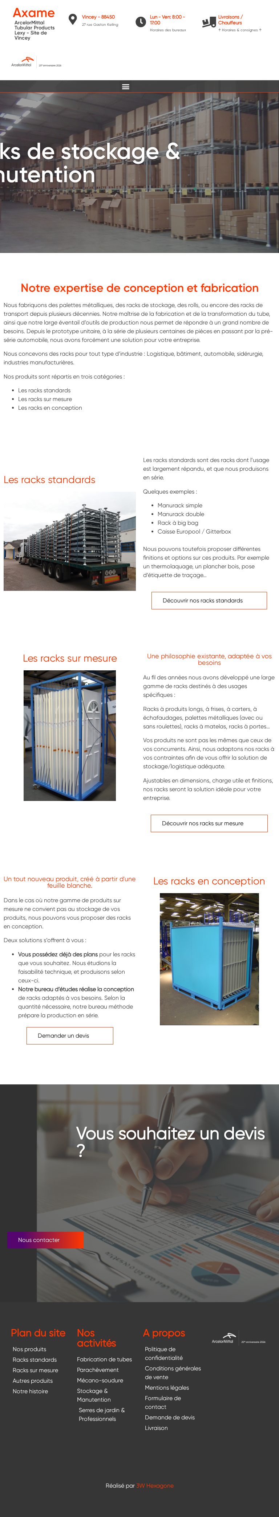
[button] (126, 86)
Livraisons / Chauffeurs (230, 19)
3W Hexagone (155, 1485)
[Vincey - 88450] (73, 19)
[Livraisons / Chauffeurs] (209, 22)
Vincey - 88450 (98, 17)
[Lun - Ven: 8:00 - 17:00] (141, 22)
